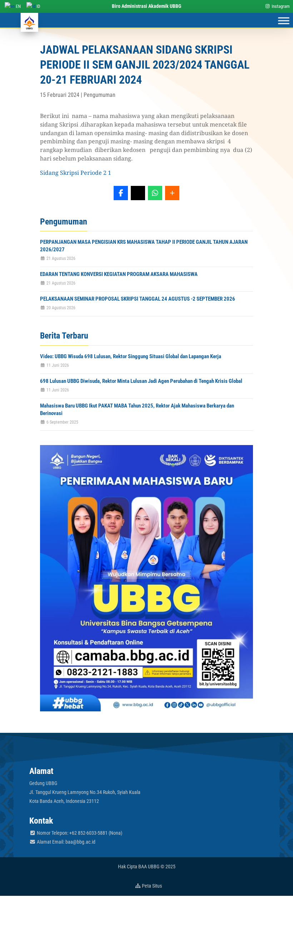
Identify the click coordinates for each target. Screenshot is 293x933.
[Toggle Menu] (283, 21)
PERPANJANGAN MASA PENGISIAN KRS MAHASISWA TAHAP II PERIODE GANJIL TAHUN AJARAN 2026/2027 (144, 246)
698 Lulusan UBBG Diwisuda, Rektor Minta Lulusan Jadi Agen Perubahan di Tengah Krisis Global (141, 381)
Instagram (280, 6)
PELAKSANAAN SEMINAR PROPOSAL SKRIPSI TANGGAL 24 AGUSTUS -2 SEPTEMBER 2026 (137, 299)
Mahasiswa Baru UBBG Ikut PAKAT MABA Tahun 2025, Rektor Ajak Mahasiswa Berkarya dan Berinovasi (137, 409)
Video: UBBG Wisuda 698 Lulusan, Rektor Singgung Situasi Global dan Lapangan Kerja (130, 356)
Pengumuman (99, 95)
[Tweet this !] (138, 193)
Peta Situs (151, 886)
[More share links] (172, 193)
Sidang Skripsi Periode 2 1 (75, 173)
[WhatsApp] (155, 193)
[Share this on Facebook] (121, 193)
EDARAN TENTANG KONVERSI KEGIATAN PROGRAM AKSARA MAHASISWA (119, 274)
